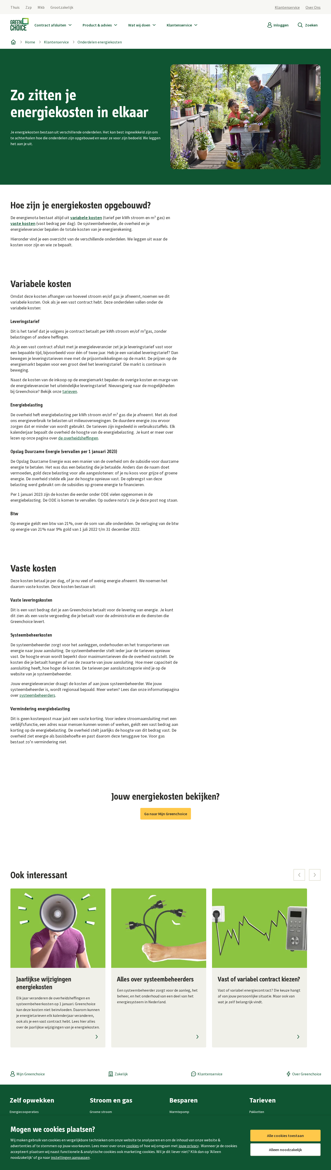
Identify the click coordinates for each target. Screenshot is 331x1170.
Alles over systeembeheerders (155, 979)
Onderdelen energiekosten (100, 42)
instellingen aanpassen (70, 1157)
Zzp (28, 7)
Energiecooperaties (24, 1112)
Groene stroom (101, 1112)
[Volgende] (315, 875)
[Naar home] (19, 25)
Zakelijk (121, 1073)
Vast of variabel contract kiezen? (259, 979)
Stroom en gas (111, 1100)
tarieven (69, 391)
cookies (132, 1145)
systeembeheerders (37, 695)
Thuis (15, 7)
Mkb (41, 7)
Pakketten (256, 1112)
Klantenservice (287, 7)
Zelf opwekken (32, 1100)
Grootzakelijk (61, 7)
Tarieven (262, 1100)
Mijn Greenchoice (30, 1073)
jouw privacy (189, 1145)
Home (30, 42)
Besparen (183, 1100)
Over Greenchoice (306, 1073)
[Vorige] (299, 875)
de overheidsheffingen (78, 438)
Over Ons (313, 7)
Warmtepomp (179, 1112)
